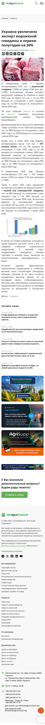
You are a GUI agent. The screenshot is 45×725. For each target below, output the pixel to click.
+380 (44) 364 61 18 (12, 697)
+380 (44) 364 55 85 (12, 694)
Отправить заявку (14, 494)
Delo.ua (32, 50)
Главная (4, 18)
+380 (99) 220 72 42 (12, 691)
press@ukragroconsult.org (16, 710)
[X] (7, 556)
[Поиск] (36, 3)
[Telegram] (2, 556)
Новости (13, 18)
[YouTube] (21, 556)
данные (11, 114)
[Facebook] (12, 556)
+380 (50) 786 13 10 (12, 702)
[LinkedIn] (16, 556)
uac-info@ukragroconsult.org (27, 706)
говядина (13, 296)
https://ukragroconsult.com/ (15, 546)
